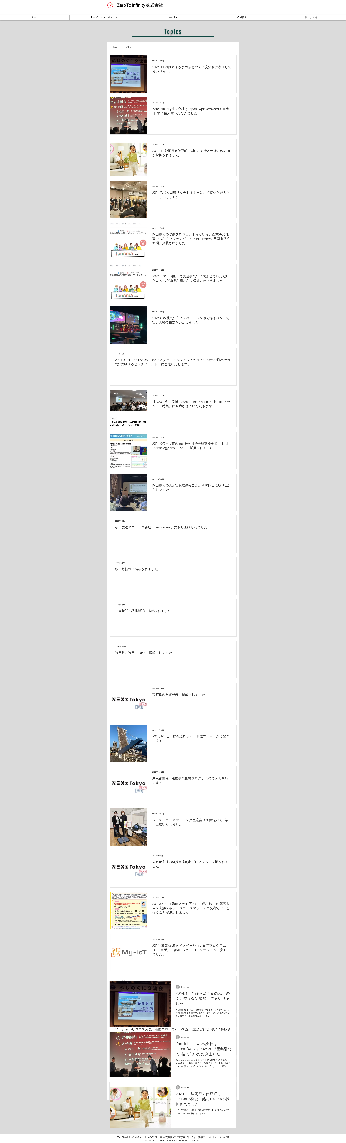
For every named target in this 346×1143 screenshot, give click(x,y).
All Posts (114, 47)
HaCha (127, 47)
